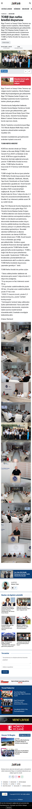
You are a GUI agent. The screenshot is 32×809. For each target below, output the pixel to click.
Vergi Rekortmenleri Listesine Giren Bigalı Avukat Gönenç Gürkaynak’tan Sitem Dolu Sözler (7, 610)
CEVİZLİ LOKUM (6, 9)
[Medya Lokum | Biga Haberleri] (16, 3)
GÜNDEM (17, 9)
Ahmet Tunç (15, 584)
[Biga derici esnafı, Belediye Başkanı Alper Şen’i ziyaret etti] (24, 602)
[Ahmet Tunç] (5, 585)
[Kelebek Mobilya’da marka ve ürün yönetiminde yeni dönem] (8, 620)
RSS (5, 794)
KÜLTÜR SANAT (7, 786)
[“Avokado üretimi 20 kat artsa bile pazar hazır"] (24, 637)
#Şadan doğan (5, 42)
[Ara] (30, 3)
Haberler (3, 13)
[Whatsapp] (22, 776)
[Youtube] (19, 776)
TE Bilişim (20, 799)
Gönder (5, 672)
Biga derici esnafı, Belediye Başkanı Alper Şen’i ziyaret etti (24, 609)
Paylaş (5, 71)
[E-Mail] (12, 588)
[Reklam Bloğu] (16, 681)
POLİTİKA (5, 784)
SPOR (18, 784)
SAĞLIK (12, 784)
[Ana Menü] (2, 3)
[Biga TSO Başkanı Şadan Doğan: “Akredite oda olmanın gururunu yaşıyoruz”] (8, 637)
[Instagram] (16, 776)
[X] (13, 776)
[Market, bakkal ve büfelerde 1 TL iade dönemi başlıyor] (24, 620)
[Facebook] (15, 588)
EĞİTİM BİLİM (22, 782)
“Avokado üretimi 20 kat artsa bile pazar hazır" (23, 643)
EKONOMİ (25, 9)
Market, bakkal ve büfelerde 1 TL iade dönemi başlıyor (22, 627)
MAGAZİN (16, 786)
